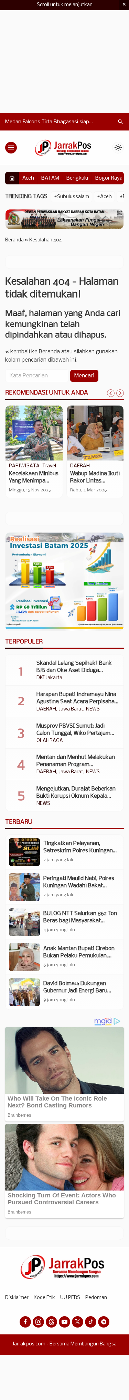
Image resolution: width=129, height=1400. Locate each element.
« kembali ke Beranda (32, 352)
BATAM (50, 178)
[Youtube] (64, 1322)
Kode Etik (44, 1297)
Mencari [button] (84, 376)
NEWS (93, 709)
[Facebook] (25, 1322)
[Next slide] (120, 393)
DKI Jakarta (49, 678)
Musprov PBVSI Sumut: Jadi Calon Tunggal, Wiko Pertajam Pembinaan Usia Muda (73, 733)
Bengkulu (77, 178)
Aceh (28, 178)
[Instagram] (38, 1322)
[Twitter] (77, 1322)
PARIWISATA (24, 466)
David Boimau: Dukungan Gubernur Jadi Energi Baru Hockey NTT (75, 991)
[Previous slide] (111, 393)
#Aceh (104, 197)
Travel (49, 466)
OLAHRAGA (49, 741)
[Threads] (51, 1322)
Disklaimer (17, 1297)
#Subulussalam (71, 197)
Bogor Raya (108, 178)
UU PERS (70, 1297)
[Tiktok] (90, 1322)
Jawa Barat (71, 709)
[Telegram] (103, 1322)
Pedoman (96, 1297)
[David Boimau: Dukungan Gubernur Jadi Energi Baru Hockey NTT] (24, 992)
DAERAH (80, 466)
